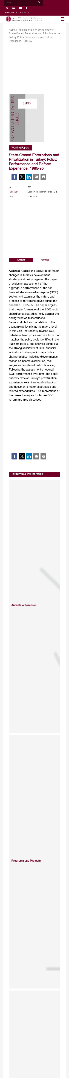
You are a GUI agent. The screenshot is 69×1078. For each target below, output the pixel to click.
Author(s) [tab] (45, 260)
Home (12, 30)
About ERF (10, 13)
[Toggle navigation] (62, 19)
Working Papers (44, 30)
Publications (25, 30)
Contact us (24, 13)
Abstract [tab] (21, 260)
